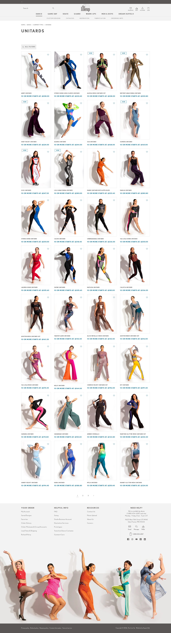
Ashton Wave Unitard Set (129, 336)
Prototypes (58, 527)
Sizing (56, 515)
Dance (29, 24)
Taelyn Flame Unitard (62, 336)
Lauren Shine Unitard (29, 287)
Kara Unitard (59, 482)
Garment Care (59, 534)
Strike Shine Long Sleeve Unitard (67, 93)
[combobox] (38, 8)
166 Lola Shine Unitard (128, 239)
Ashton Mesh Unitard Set (30, 336)
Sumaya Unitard (126, 142)
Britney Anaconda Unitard (130, 93)
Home (23, 24)
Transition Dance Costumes (63, 531)
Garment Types (38, 24)
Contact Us (91, 511)
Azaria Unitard (60, 142)
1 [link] (77, 496)
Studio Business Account (63, 519)
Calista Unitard (126, 287)
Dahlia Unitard (126, 190)
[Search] (53, 8)
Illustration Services (61, 523)
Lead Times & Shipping (29, 531)
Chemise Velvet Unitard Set (97, 385)
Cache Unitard (59, 239)
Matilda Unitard (93, 287)
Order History (26, 523)
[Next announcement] (149, 2)
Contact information (55, 628)
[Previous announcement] (22, 2)
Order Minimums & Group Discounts (34, 527)
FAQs (143, 529)
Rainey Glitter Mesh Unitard (131, 482)
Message (136, 529)
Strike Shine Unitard (29, 239)
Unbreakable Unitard (95, 239)
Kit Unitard (124, 385)
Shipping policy (43, 628)
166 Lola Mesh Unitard (29, 385)
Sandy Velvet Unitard (29, 482)
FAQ (55, 511)
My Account (25, 511)
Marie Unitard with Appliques (98, 190)
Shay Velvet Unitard (29, 142)
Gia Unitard (91, 142)
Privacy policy (25, 628)
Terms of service (67, 628)
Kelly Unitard (59, 385)
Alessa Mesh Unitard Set (96, 93)
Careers (90, 523)
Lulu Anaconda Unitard (63, 190)
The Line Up (131, 628)
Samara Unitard (27, 434)
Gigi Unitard (26, 190)
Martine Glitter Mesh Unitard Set (133, 434)
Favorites (24, 519)
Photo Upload (92, 515)
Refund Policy (26, 534)
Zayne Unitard (59, 287)
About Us (90, 519)
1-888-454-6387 (138, 534)
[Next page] (93, 495)
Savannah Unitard (61, 434)
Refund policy (34, 628)
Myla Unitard (92, 482)
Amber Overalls (93, 434)
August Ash (146, 628)
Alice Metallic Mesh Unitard (98, 336)
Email (129, 529)
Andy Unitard (26, 93)
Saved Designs (26, 515)
